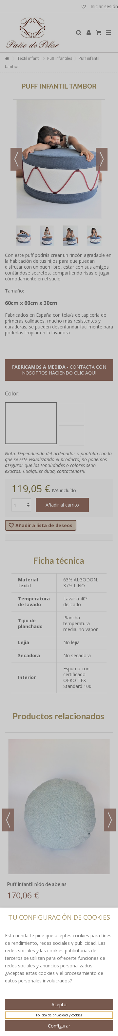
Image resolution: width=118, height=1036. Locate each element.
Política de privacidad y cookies (59, 1015)
